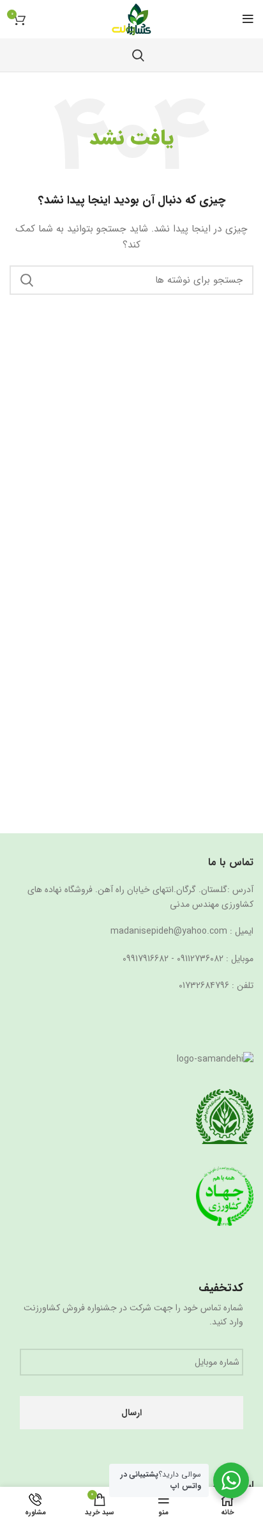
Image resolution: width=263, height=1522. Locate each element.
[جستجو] (138, 55)
